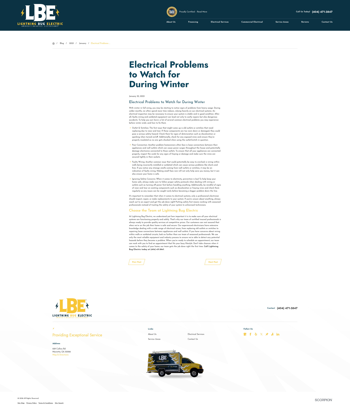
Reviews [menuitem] (305, 22)
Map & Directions (60, 355)
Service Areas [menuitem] (282, 22)
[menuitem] (21, 403)
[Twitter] (261, 334)
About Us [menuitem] (170, 22)
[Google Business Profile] (245, 334)
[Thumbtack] (267, 334)
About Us (152, 334)
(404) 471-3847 (322, 12)
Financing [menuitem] (193, 22)
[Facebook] (250, 334)
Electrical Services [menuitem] (220, 22)
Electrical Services (196, 334)
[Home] (40, 15)
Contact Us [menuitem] (327, 22)
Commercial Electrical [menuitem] (252, 22)
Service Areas (154, 339)
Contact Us (193, 339)
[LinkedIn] (277, 334)
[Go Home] (53, 43)
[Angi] (272, 334)
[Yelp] (255, 334)
